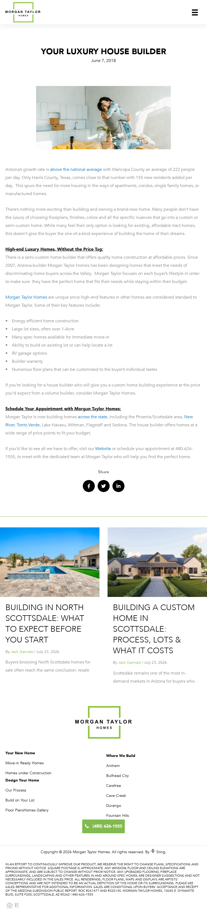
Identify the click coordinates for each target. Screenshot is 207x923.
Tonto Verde (28, 425)
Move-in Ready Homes (24, 763)
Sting (160, 852)
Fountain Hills (117, 815)
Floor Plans (14, 810)
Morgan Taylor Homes (26, 297)
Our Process (15, 790)
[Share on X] (104, 486)
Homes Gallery (36, 810)
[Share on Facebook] (89, 486)
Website (102, 449)
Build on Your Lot (19, 800)
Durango (113, 805)
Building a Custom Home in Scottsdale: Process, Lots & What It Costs (154, 629)
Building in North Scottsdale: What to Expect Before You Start (44, 623)
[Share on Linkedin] (118, 486)
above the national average (76, 169)
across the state (92, 417)
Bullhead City (117, 775)
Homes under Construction (28, 773)
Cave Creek (116, 795)
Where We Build (120, 755)
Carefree (113, 785)
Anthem (113, 765)
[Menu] (195, 12)
